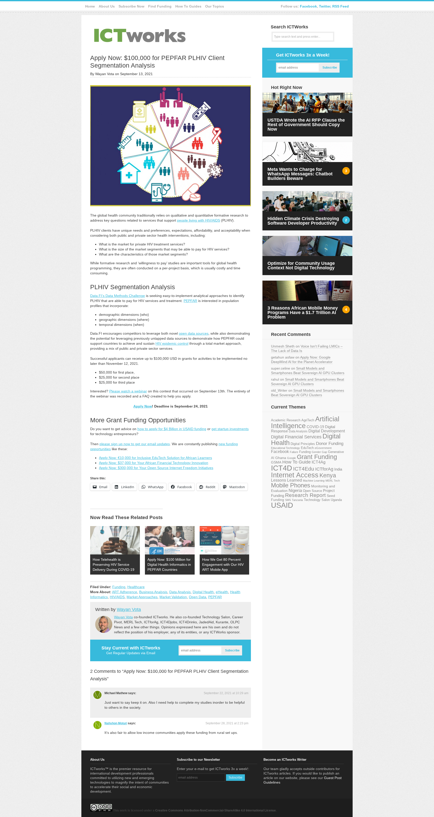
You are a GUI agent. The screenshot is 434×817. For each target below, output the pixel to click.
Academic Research (285, 420)
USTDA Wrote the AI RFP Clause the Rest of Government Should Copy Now (306, 125)
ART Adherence (124, 592)
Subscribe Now (131, 6)
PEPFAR (190, 301)
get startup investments (230, 429)
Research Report (305, 495)
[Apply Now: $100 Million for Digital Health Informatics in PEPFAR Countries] (170, 540)
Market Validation (173, 597)
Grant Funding (317, 456)
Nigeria (295, 490)
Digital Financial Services (296, 436)
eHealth (222, 592)
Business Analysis (153, 592)
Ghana (280, 458)
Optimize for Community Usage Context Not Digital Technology (301, 265)
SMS (288, 499)
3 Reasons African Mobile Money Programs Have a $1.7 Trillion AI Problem (302, 312)
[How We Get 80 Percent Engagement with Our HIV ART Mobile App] (224, 540)
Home (90, 6)
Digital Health (203, 592)
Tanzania (297, 499)
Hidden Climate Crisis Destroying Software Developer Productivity (303, 221)
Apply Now (142, 406)
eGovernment (323, 447)
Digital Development (326, 431)
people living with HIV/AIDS (198, 220)
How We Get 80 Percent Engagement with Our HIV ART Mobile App (223, 564)
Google (291, 457)
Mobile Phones (290, 485)
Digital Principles (303, 444)
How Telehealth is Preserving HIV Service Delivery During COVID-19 (113, 564)
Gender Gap (319, 451)
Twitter (324, 6)
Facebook (308, 6)
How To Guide (296, 462)
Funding (118, 587)
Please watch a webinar (128, 391)
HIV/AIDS (117, 597)
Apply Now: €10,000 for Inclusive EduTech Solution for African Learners (155, 458)
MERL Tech (332, 480)
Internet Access (294, 475)
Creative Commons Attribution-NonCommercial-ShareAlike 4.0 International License (215, 810)
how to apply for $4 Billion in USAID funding (171, 429)
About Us (107, 6)
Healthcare (136, 587)
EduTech (307, 448)
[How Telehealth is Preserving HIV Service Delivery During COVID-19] (115, 540)
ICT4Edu (303, 469)
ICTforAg (324, 469)
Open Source (312, 491)
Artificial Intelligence (305, 422)
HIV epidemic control (171, 343)
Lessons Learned (286, 480)
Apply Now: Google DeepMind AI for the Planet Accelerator (302, 359)
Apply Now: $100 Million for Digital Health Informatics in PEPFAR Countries (169, 564)
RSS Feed (340, 6)
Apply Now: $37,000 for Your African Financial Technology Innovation (153, 463)
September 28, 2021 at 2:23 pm (226, 723)
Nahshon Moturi (115, 723)
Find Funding (160, 6)
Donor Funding (329, 443)
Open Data (197, 597)
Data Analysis (180, 592)
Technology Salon (317, 500)
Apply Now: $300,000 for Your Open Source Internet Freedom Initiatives (156, 468)
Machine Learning (313, 480)
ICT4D (281, 468)
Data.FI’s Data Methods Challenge (117, 296)
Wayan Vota (129, 609)
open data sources (193, 333)
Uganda (336, 500)
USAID (282, 505)
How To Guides (188, 6)
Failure (294, 451)
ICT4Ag (318, 462)
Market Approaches (142, 597)
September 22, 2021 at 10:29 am (226, 693)
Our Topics (214, 6)
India (338, 469)
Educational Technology (285, 447)
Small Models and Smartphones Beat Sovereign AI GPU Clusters (307, 370)
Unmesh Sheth (283, 346)
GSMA (276, 462)
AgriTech (307, 420)
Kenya (327, 475)
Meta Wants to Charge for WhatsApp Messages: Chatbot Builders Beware (300, 174)
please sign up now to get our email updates (134, 444)
